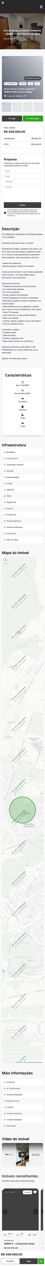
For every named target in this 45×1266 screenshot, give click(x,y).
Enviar (22, 205)
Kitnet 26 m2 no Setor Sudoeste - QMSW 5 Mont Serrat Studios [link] (21, 43)
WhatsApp (34, 118)
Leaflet (19, 1062)
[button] (5, 560)
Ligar (13, 118)
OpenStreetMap (29, 1062)
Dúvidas (10, 1261)
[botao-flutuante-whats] (41, 1261)
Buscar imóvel (9, 39)
